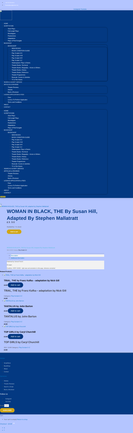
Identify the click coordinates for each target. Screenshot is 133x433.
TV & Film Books (17, 166)
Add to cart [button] (15, 285)
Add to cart (14, 232)
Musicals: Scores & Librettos (21, 77)
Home (6, 111)
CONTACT (7, 107)
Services (3, 376)
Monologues (12, 33)
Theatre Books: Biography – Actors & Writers (26, 67)
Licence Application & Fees (14, 94)
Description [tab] (14, 255)
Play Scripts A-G (17, 53)
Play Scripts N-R (17, 58)
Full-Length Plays (13, 31)
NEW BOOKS (16, 48)
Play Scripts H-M (17, 55)
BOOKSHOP (8, 43)
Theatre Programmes (18, 75)
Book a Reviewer (13, 178)
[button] (1, 204)
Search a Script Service (14, 168)
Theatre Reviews (13, 87)
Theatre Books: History (19, 70)
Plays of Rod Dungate (15, 40)
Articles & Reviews (11, 84)
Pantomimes (12, 36)
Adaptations (11, 38)
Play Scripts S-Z (17, 60)
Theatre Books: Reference (20, 72)
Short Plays (11, 29)
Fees (9, 97)
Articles (10, 89)
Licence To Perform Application (17, 99)
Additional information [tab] (17, 258)
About (6, 190)
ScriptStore (9, 26)
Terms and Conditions (15, 102)
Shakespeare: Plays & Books (21, 63)
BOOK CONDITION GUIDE (21, 51)
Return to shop (22, 419)
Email (2, 405)
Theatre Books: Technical (20, 65)
